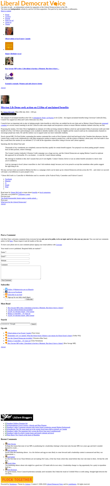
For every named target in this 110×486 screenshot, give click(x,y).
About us (8, 22)
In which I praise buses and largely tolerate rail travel (36, 433)
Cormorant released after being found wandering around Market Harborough (44, 427)
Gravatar (59, 245)
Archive (8, 16)
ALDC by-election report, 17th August (21, 312)
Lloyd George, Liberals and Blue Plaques (32, 425)
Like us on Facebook (14, 292)
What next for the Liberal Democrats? (13, 202)
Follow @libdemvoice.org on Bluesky (20, 289)
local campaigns (45, 192)
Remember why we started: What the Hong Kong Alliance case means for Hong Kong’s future (39, 336)
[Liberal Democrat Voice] (33, 6)
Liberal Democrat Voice (55, 484)
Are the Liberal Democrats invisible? (20, 310)
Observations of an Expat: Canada (19, 333)
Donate (7, 18)
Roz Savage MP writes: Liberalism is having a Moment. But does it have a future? (35, 308)
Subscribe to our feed (14, 295)
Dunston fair (23, 423)
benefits (34, 192)
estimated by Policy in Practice (43, 118)
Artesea (27, 484)
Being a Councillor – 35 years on (19, 313)
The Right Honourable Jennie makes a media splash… (19, 198)
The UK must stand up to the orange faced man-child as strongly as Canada (41, 429)
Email (3, 256)
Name (3, 252)
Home (7, 15)
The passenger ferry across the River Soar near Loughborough (39, 431)
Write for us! (9, 20)
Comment (4, 265)
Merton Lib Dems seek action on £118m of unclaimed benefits (35, 107)
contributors (72, 484)
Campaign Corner (24, 194)
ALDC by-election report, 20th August (21, 315)
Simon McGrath (8, 112)
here (11, 241)
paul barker (11, 457)
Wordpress (13, 484)
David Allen (11, 463)
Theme (7, 24)
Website (3, 260)
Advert (3, 88)
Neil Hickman (12, 470)
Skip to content (6, 11)
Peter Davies (11, 444)
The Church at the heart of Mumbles (27, 435)
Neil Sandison (12, 450)
